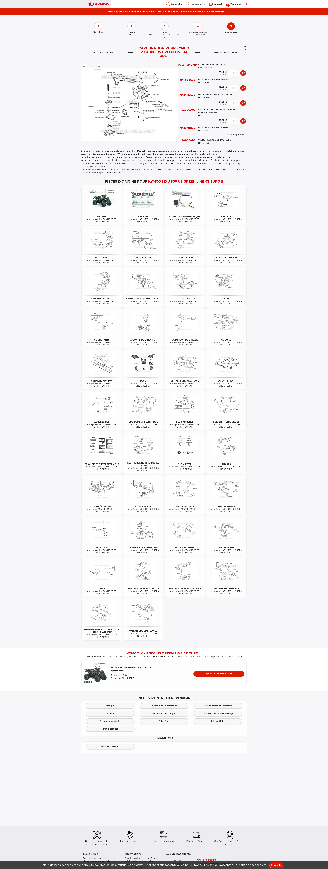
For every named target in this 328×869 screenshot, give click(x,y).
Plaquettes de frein (110, 721)
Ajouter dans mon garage (219, 674)
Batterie (110, 713)
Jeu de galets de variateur (218, 706)
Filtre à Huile (218, 721)
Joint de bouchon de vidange (218, 713)
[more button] (237, 73)
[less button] (230, 73)
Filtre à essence (110, 729)
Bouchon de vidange (164, 713)
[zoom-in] (99, 65)
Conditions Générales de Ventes (141, 858)
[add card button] (243, 73)
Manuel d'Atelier (110, 746)
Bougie (110, 706)
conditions (219, 12)
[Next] (197, 52)
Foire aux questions (93, 858)
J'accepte (276, 865)
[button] (245, 48)
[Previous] (130, 52)
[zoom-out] (84, 65)
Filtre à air (164, 721)
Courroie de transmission (164, 706)
